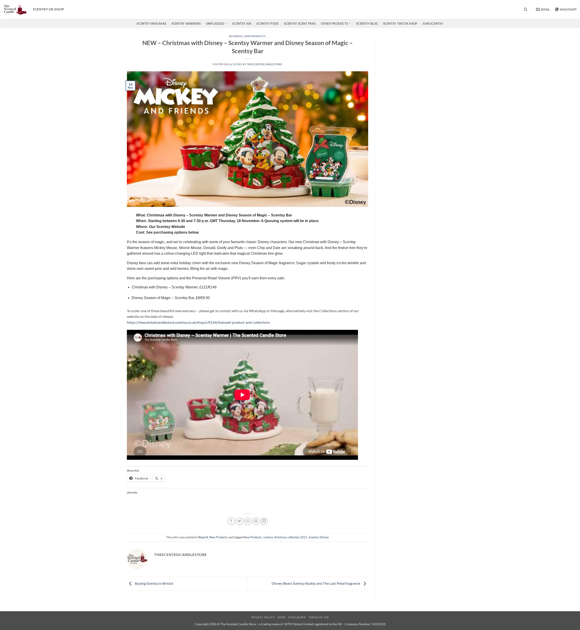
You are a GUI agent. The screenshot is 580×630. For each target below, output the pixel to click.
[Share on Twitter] (239, 521)
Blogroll (236, 36)
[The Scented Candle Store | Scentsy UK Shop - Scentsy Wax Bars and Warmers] (14, 9)
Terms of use (319, 617)
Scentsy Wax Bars (151, 23)
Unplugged (215, 23)
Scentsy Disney (319, 537)
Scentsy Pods (267, 23)
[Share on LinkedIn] (264, 521)
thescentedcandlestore (264, 64)
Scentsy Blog (367, 23)
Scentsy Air (241, 23)
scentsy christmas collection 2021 (285, 537)
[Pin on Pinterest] (256, 521)
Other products (334, 23)
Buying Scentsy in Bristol (153, 583)
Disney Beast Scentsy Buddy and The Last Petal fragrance (316, 583)
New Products (255, 36)
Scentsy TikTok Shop (400, 23)
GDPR (281, 617)
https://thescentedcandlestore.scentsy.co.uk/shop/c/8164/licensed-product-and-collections (198, 322)
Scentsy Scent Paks (300, 23)
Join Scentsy (432, 23)
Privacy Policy (263, 617)
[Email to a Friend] (247, 521)
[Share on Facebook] (231, 521)
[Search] (525, 9)
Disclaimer (297, 617)
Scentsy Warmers (186, 23)
